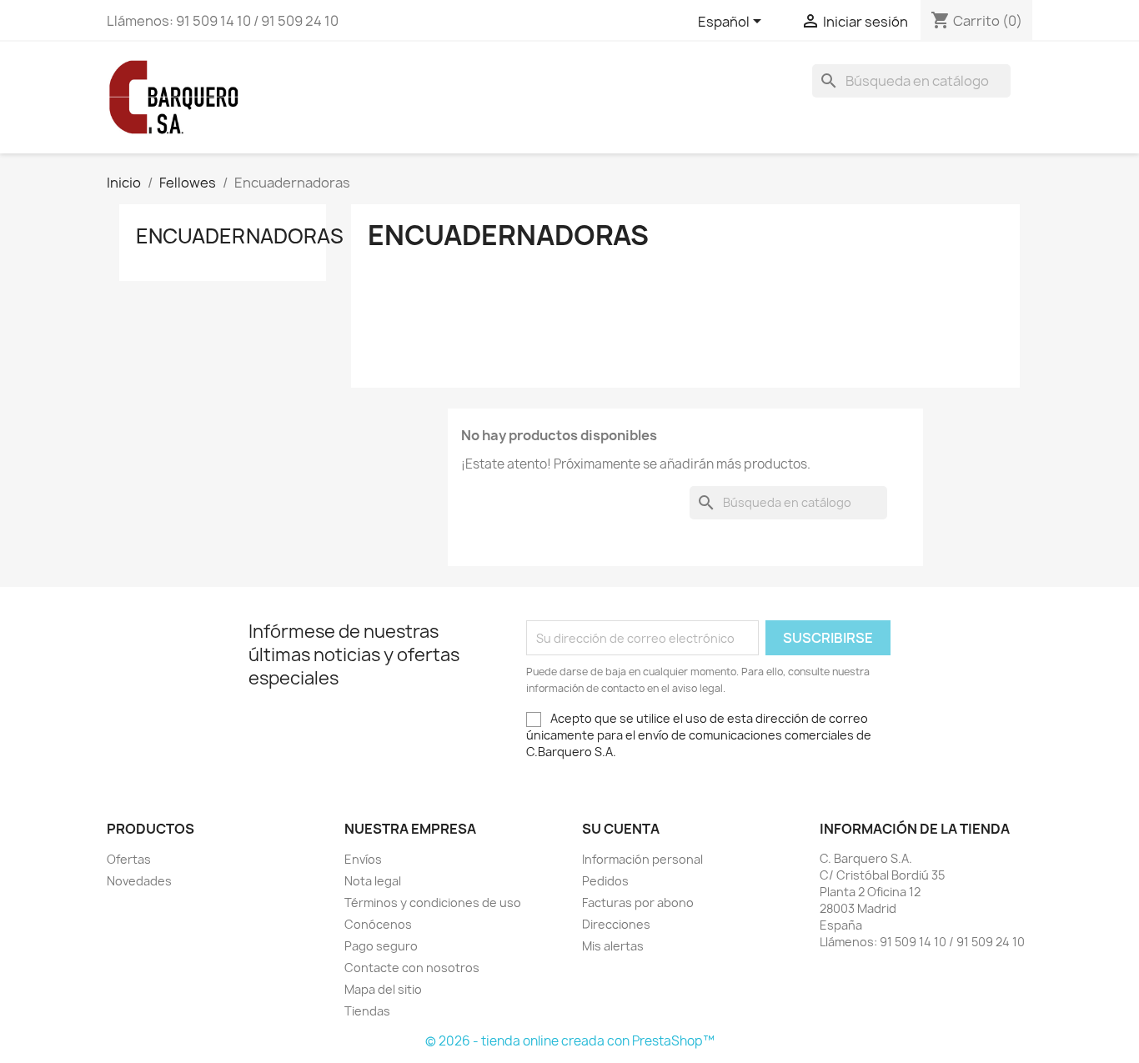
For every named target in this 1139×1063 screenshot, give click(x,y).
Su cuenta (621, 829)
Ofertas (129, 859)
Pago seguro (381, 946)
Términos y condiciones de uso (432, 902)
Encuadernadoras (240, 236)
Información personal (642, 859)
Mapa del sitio (383, 989)
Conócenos (378, 924)
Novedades (139, 881)
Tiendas (367, 1011)
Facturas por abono (638, 902)
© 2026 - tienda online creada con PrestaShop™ (570, 1041)
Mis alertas (613, 946)
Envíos (363, 859)
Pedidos (605, 881)
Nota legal (372, 881)
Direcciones (616, 924)
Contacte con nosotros (411, 967)
